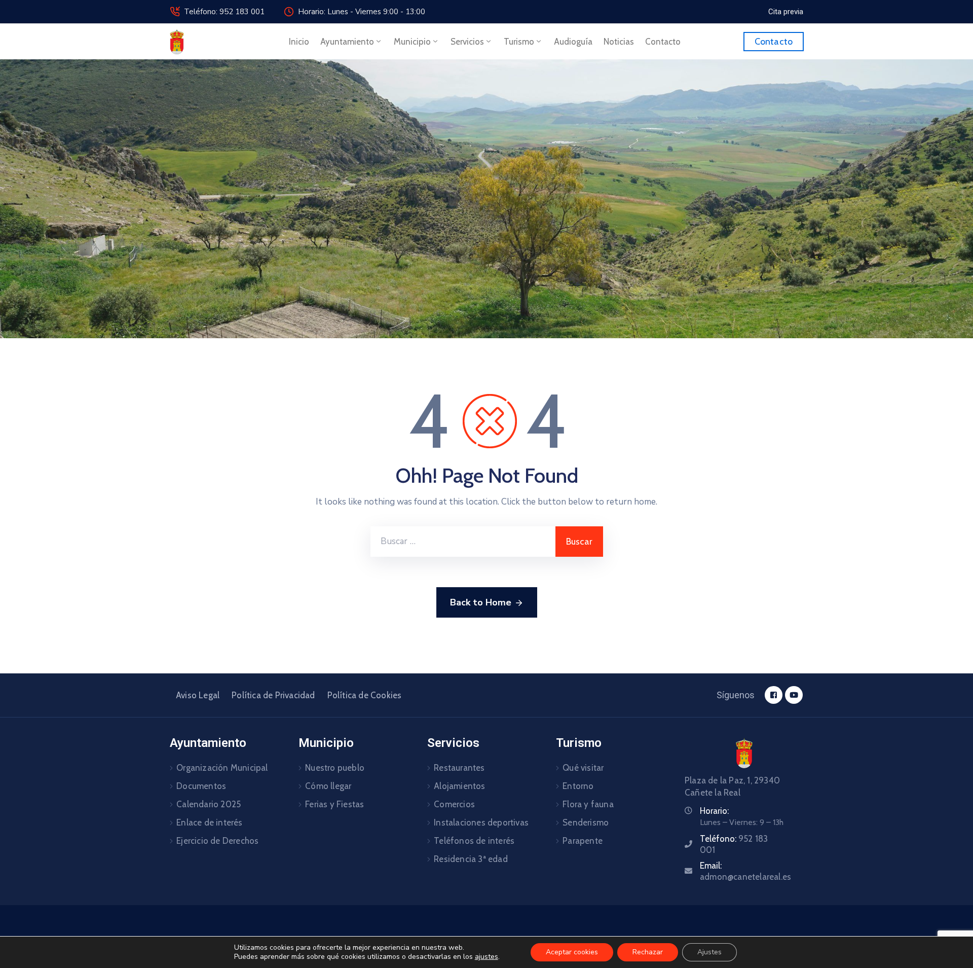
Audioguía (573, 42)
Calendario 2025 (208, 804)
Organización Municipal (222, 768)
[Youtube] (794, 695)
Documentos (201, 786)
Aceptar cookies (572, 952)
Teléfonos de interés (474, 841)
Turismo (519, 42)
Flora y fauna (588, 804)
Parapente (583, 841)
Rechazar (647, 952)
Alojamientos (459, 786)
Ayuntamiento (347, 42)
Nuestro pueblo (334, 768)
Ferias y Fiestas (334, 804)
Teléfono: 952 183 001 (224, 12)
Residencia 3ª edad (471, 859)
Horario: (714, 811)
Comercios (454, 804)
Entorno (578, 786)
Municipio (412, 42)
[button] (785, 12)
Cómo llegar (328, 786)
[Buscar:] (462, 541)
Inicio (299, 42)
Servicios (467, 42)
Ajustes (709, 952)
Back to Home (480, 602)
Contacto (663, 42)
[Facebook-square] (773, 695)
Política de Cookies (364, 695)
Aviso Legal (197, 695)
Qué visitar (583, 768)
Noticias (619, 42)
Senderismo (586, 822)
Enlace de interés (209, 822)
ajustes (486, 956)
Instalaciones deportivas (481, 822)
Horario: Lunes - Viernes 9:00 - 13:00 (361, 12)
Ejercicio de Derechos (217, 841)
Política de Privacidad (273, 695)
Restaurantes (459, 768)
